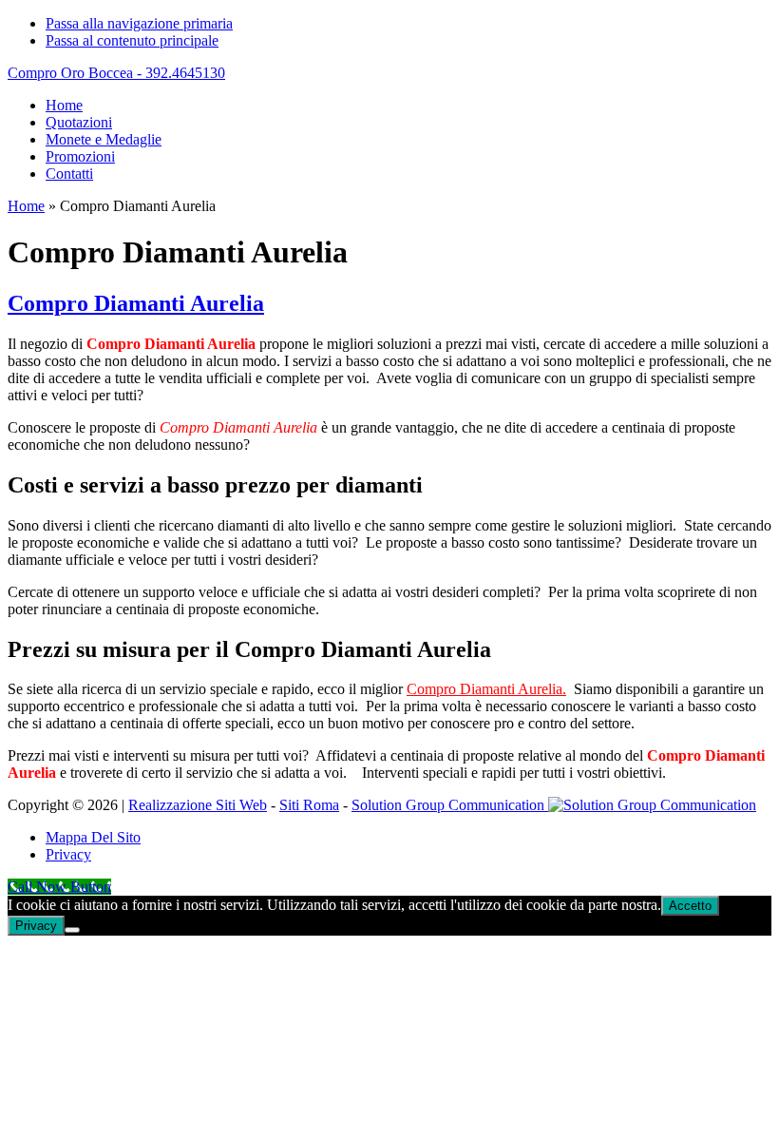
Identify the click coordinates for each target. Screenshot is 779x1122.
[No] (72, 930)
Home (26, 206)
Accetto (690, 906)
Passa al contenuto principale (132, 40)
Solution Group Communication (450, 805)
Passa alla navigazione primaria (139, 23)
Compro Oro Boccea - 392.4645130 (116, 73)
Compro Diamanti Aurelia (136, 303)
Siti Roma (309, 805)
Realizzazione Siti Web (197, 805)
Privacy (36, 926)
